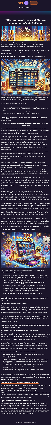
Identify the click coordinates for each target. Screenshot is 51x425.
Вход (26, 3)
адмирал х (35, 97)
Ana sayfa (22, 7)
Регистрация (34, 3)
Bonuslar (29, 7)
